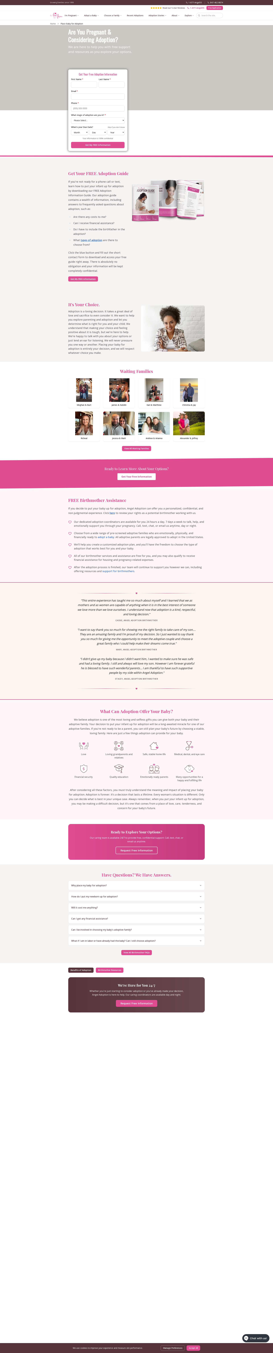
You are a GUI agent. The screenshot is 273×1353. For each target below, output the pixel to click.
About (174, 15)
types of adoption (91, 240)
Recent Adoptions (135, 15)
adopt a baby (106, 537)
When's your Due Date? (82, 127)
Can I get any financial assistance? (89, 918)
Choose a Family (111, 15)
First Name (77, 79)
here (112, 513)
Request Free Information (136, 850)
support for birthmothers (118, 571)
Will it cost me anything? (84, 907)
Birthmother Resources (109, 970)
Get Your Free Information (136, 476)
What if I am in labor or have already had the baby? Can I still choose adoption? (113, 940)
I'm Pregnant (71, 15)
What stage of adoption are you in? (88, 115)
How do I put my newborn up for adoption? (94, 896)
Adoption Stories (156, 15)
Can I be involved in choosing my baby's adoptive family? (101, 929)
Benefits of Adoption (81, 970)
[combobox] (209, 15)
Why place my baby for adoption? (89, 885)
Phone (75, 103)
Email (74, 91)
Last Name (105, 79)
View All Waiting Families (136, 448)
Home (53, 23)
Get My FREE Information (97, 145)
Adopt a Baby (90, 15)
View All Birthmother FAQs (137, 952)
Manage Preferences (172, 1348)
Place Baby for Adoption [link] (72, 23)
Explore (188, 15)
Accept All (193, 1348)
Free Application (214, 8)
